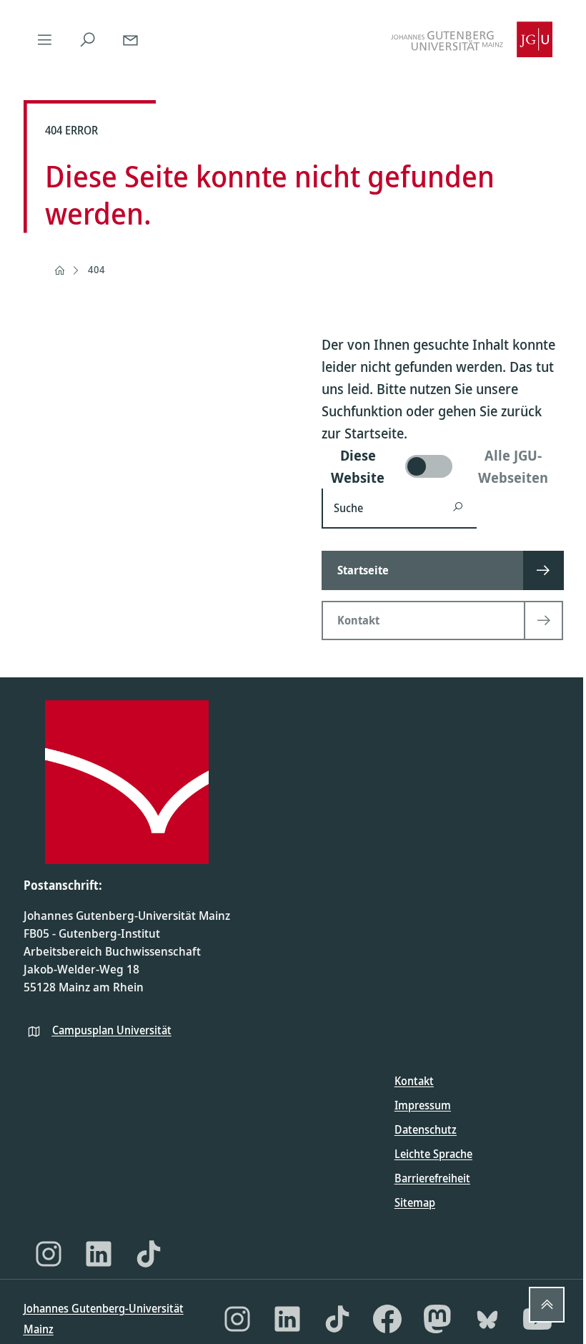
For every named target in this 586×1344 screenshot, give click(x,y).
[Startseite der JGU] (471, 39)
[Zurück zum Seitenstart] (547, 1305)
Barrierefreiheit (432, 1178)
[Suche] (87, 39)
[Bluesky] (487, 1319)
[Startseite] (59, 270)
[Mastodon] (437, 1319)
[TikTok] (148, 1254)
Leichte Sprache (433, 1154)
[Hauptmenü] (45, 39)
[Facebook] (387, 1319)
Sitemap (414, 1202)
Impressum (422, 1105)
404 (96, 269)
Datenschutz (425, 1129)
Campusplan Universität (112, 1030)
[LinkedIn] (98, 1254)
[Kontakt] (130, 39)
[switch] (442, 466)
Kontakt (414, 1081)
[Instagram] (48, 1254)
